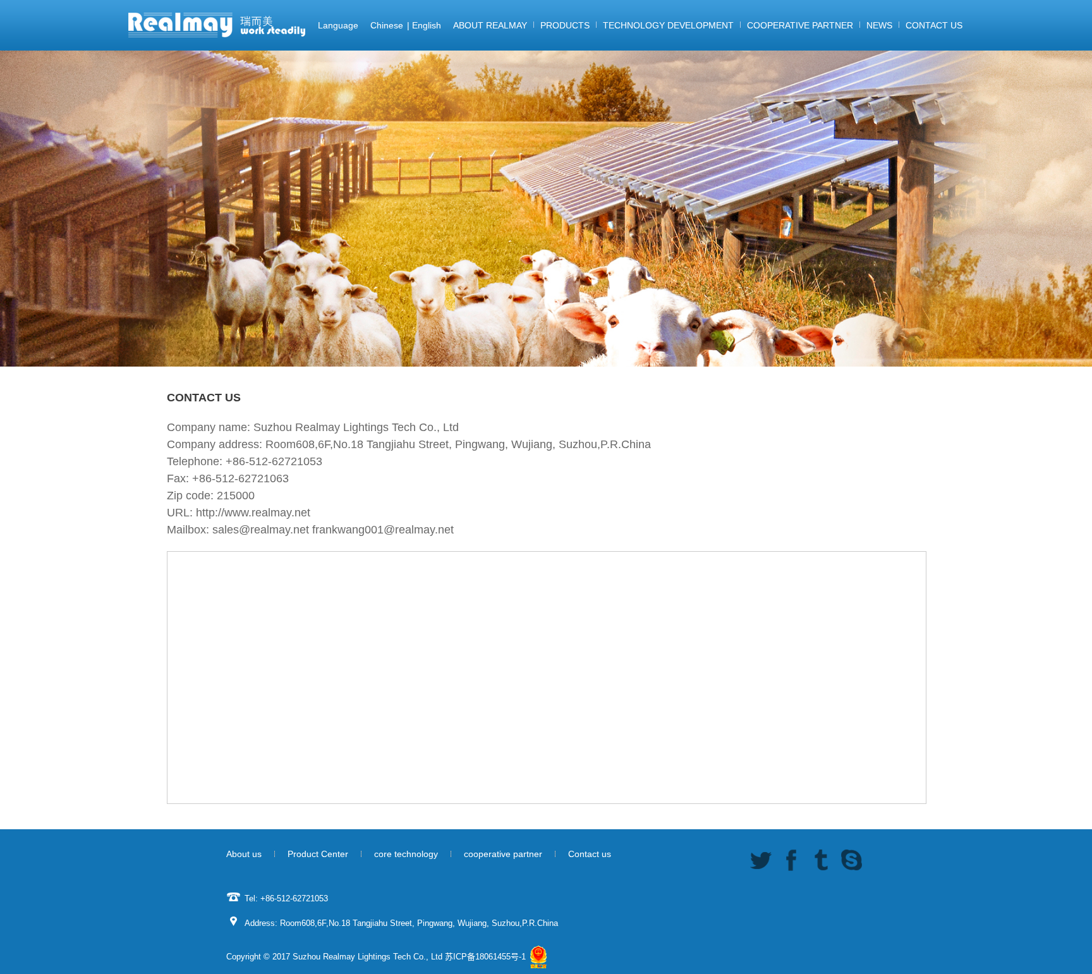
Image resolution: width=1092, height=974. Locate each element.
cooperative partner (503, 854)
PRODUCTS (565, 25)
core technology (406, 854)
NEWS (879, 25)
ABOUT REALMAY (490, 25)
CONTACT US (934, 25)
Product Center (318, 854)
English (426, 25)
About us (244, 854)
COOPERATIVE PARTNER (800, 25)
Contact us (589, 854)
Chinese (386, 25)
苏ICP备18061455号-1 (485, 956)
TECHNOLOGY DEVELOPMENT (668, 25)
